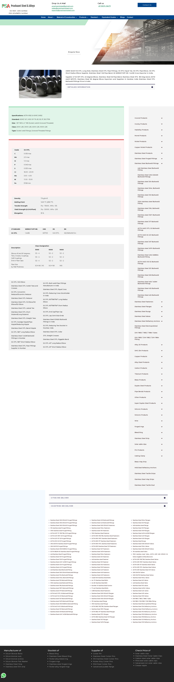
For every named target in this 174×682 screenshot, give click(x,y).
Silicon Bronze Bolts (14, 654)
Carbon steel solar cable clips (147, 658)
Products (82, 17)
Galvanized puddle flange (103, 667)
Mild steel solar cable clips (146, 661)
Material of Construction (66, 17)
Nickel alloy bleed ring (58, 659)
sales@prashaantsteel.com (62, 8)
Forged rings (54, 661)
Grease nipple (141, 665)
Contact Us (147, 5)
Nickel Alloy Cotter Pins (103, 661)
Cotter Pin (97, 654)
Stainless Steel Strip (14, 664)
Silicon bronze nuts (13, 656)
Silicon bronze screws (15, 659)
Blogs (122, 17)
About (50, 17)
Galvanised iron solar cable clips (148, 663)
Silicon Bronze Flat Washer (17, 661)
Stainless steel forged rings (60, 664)
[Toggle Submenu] (161, 118)
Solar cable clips (142, 653)
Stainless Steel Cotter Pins (104, 656)
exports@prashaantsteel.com (63, 10)
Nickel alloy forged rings (59, 667)
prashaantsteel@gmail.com (62, 6)
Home (43, 17)
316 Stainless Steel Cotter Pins (105, 659)
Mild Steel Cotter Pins (102, 664)
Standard (94, 17)
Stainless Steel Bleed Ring (60, 656)
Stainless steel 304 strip (15, 667)
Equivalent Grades (109, 17)
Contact (130, 17)
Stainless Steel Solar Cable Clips (148, 656)
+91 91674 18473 (104, 6)
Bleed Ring (54, 654)
